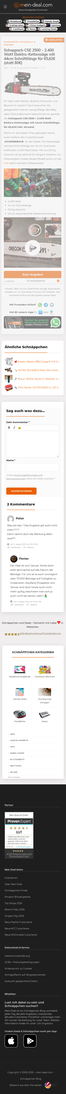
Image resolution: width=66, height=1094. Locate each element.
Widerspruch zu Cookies (18, 968)
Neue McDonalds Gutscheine (21, 934)
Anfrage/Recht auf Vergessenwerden (25, 974)
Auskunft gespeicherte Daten (21, 981)
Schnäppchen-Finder (16, 890)
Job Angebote (45, 1023)
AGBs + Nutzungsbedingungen (22, 962)
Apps (12, 747)
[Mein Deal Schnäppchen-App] (32, 1040)
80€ (6, 163)
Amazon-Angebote (19, 740)
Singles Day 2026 (14, 915)
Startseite (11, 42)
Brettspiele (15, 766)
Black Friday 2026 (15, 909)
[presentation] (9, 428)
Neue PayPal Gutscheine (18, 922)
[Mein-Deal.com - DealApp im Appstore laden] (14, 1040)
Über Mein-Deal (13, 884)
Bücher (13, 772)
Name (10, 460)
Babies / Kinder (17, 753)
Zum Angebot (32, 274)
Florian (24, 558)
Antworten (16, 547)
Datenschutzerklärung (17, 955)
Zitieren (30, 547)
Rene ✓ (7, 68)
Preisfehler (34, 1017)
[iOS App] (40, 312)
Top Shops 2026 (13, 903)
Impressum (11, 877)
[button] (9, 427)
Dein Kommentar (17, 422)
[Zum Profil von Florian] (13, 558)
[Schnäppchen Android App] (51, 312)
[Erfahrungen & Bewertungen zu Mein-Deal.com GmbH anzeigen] (19, 835)
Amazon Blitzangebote (17, 896)
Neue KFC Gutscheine (17, 928)
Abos (12, 734)
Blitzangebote (17, 759)
